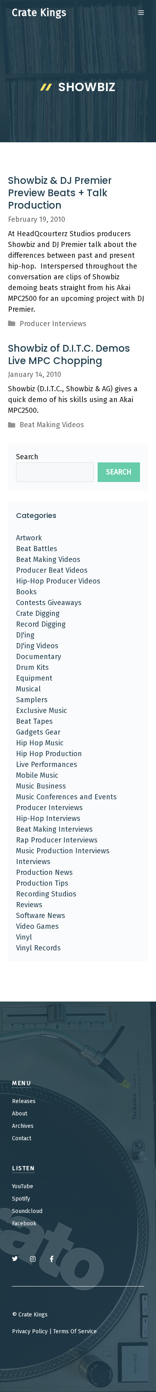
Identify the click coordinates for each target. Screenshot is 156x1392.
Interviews (33, 861)
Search (27, 456)
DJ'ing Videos (37, 645)
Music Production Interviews (63, 850)
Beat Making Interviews (54, 829)
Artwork (29, 538)
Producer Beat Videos (52, 570)
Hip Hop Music (40, 743)
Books (26, 591)
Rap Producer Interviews (57, 840)
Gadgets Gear (38, 732)
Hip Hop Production (49, 753)
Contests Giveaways (49, 602)
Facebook (24, 1223)
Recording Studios (46, 894)
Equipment (34, 678)
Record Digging (41, 624)
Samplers (32, 699)
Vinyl (24, 937)
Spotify (21, 1198)
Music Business (41, 786)
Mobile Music (37, 775)
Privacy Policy (30, 1331)
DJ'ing (25, 635)
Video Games (37, 926)
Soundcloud (27, 1211)
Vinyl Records (38, 948)
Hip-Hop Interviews (48, 818)
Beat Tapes (34, 721)
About (19, 1113)
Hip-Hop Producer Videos (58, 581)
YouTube (22, 1186)
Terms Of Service (75, 1331)
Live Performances (46, 764)
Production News (44, 872)
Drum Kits (32, 667)
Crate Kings (39, 13)
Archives (23, 1126)
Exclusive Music (41, 710)
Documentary (38, 656)
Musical (28, 689)
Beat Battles (36, 548)
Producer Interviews (53, 323)
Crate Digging (38, 613)
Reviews (29, 904)
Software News (40, 915)
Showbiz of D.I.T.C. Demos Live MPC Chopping (69, 354)
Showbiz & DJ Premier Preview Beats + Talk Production (60, 193)
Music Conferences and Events (66, 797)
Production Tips (42, 883)
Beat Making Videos (52, 424)
